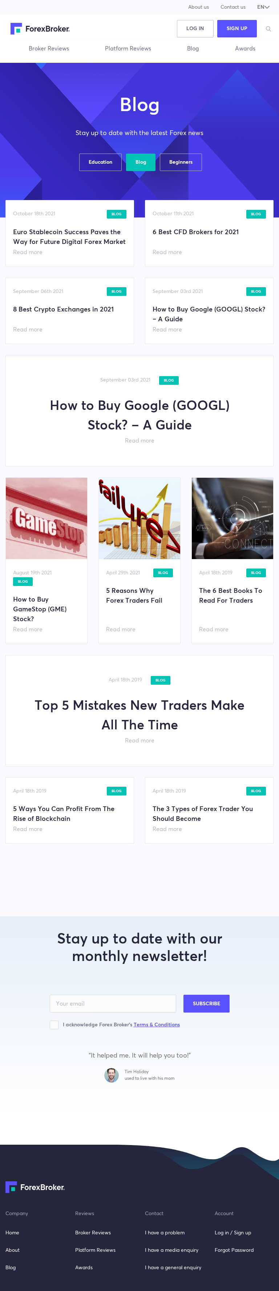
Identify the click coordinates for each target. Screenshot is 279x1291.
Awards (245, 49)
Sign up (237, 28)
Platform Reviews (128, 49)
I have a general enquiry (173, 1267)
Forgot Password (234, 1250)
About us (198, 7)
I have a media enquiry (171, 1250)
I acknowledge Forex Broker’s (121, 1024)
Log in (195, 28)
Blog (193, 49)
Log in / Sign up (233, 1232)
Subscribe (206, 1003)
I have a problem (165, 1232)
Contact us (233, 7)
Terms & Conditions (157, 1024)
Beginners (181, 162)
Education (100, 162)
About (12, 1250)
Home (12, 1232)
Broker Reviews (49, 49)
